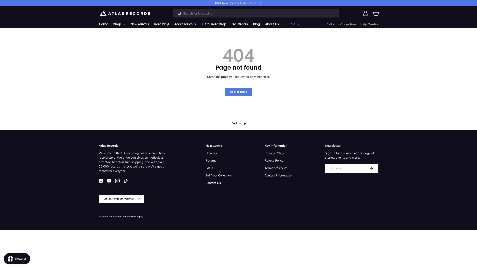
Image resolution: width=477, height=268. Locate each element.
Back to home (238, 91)
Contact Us (213, 183)
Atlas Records (114, 216)
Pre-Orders (239, 24)
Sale (292, 24)
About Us (272, 24)
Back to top (238, 123)
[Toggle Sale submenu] (298, 24)
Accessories (183, 24)
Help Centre (369, 24)
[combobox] (256, 13)
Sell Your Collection (341, 24)
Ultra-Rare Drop (214, 24)
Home (103, 24)
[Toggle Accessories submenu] (195, 24)
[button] (376, 13)
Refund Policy (274, 160)
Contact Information (278, 175)
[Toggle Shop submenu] (124, 24)
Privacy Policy (274, 153)
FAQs (209, 168)
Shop (117, 24)
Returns (211, 160)
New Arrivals (140, 24)
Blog (256, 24)
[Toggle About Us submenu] (282, 24)
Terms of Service (276, 168)
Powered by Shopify (132, 216)
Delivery (211, 153)
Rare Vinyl (161, 24)
